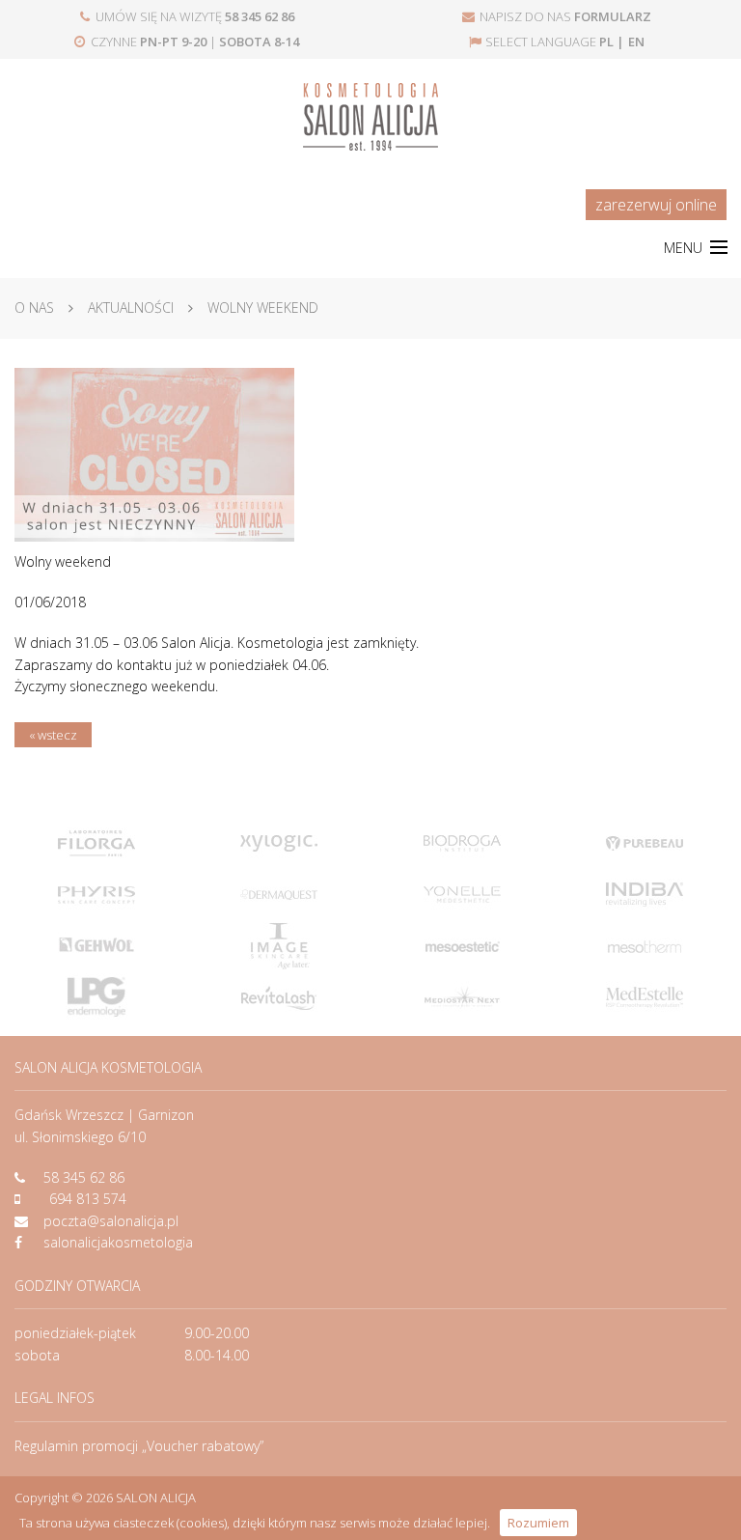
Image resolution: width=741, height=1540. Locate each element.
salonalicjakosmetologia (118, 1242)
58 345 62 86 (83, 1177)
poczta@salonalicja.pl (110, 1221)
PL (606, 41)
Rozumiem (538, 1522)
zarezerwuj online (656, 204)
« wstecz (53, 734)
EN (636, 41)
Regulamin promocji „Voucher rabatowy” (138, 1446)
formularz (612, 16)
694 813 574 (87, 1199)
